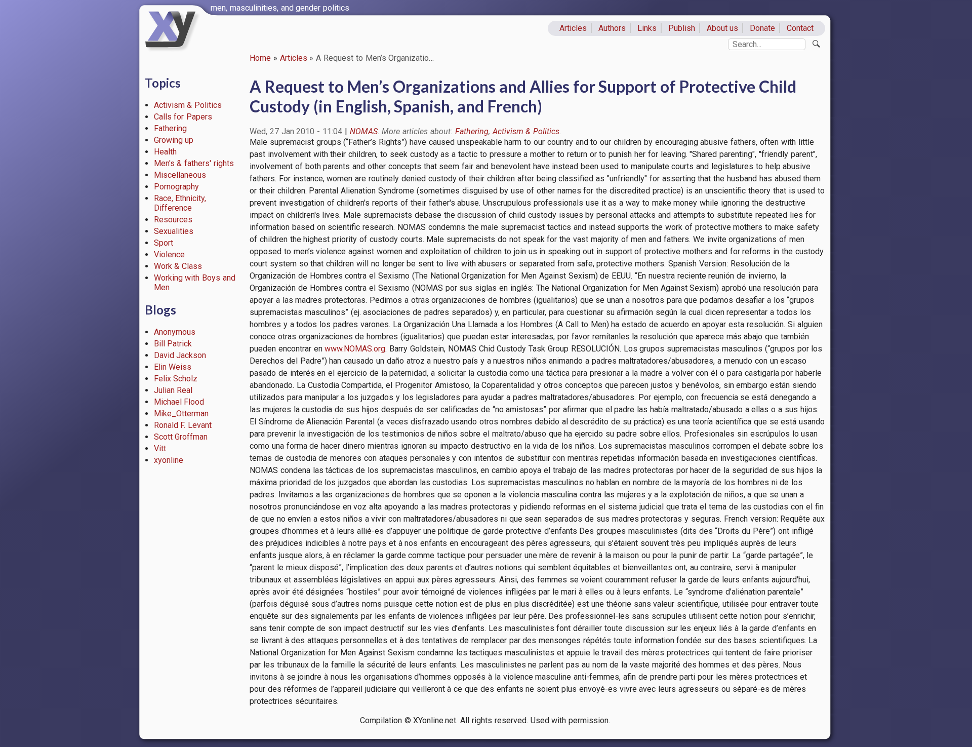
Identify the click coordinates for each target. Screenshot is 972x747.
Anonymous (174, 332)
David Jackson (180, 355)
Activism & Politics (188, 105)
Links (647, 28)
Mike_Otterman (181, 413)
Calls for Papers (183, 117)
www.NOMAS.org (355, 348)
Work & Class (178, 266)
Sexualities (173, 231)
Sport (163, 243)
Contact (800, 28)
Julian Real (173, 390)
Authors (612, 28)
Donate (762, 28)
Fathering (170, 128)
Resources (173, 219)
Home (260, 58)
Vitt (160, 448)
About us (723, 28)
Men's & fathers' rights (194, 163)
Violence (169, 254)
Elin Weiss (173, 367)
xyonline (168, 460)
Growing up (174, 140)
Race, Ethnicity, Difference (180, 203)
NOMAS (364, 131)
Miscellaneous (180, 175)
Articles (573, 28)
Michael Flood (179, 402)
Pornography (176, 186)
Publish (681, 28)
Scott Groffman (181, 437)
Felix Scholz (176, 378)
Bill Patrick (173, 343)
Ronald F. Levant (183, 425)
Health (165, 151)
